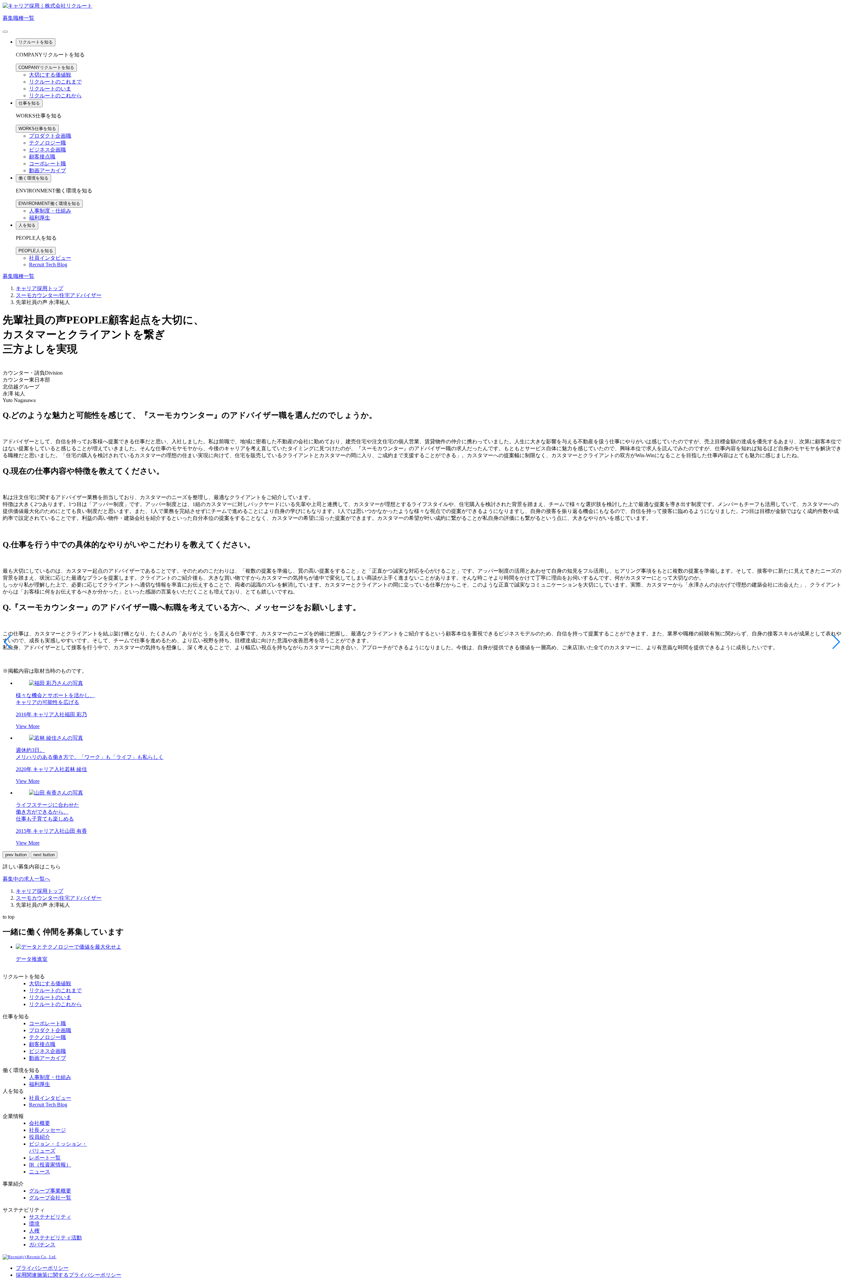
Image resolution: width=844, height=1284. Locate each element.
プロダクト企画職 (50, 136)
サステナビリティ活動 (55, 1237)
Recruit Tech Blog (48, 264)
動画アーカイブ (47, 170)
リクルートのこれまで (55, 81)
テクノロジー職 (47, 143)
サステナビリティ (50, 1217)
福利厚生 (39, 217)
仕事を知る (29, 103)
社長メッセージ (47, 1130)
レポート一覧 (45, 1158)
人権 (34, 1230)
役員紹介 (39, 1137)
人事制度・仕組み (50, 211)
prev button (16, 854)
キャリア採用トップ (39, 288)
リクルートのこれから (55, 95)
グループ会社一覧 (50, 1197)
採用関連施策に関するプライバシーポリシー (68, 1275)
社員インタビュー (50, 258)
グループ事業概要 (50, 1191)
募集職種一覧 (18, 18)
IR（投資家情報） (50, 1164)
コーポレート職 (47, 163)
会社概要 (39, 1123)
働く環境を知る (33, 178)
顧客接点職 (42, 156)
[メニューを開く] (5, 32)
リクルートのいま (50, 88)
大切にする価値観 (50, 75)
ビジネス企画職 (47, 149)
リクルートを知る (35, 42)
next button (44, 854)
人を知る (27, 225)
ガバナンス (42, 1244)
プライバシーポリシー (42, 1268)
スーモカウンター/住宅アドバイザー (59, 295)
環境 (34, 1224)
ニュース (39, 1171)
